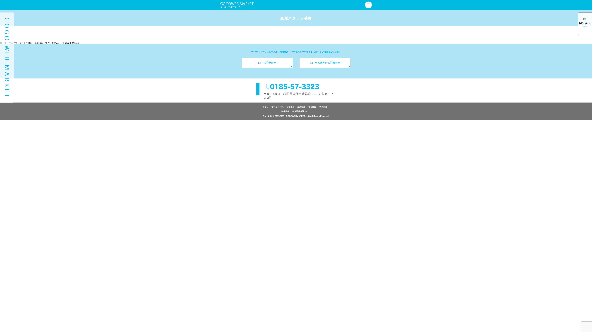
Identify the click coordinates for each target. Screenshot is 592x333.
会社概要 (290, 107)
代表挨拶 (323, 107)
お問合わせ (269, 62)
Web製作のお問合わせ (327, 62)
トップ (266, 107)
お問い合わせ (585, 24)
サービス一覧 (277, 107)
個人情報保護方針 (300, 111)
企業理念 (301, 107)
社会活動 (312, 107)
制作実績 (285, 111)
